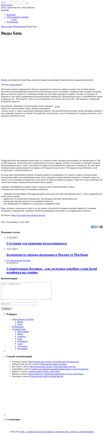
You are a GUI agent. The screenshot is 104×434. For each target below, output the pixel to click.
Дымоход (21, 336)
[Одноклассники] (98, 227)
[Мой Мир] (101, 227)
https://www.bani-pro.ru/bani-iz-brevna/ (28, 215)
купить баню (15, 84)
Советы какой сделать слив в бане (44, 371)
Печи (14, 19)
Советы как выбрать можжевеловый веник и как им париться (59, 369)
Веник (20, 322)
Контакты (11, 14)
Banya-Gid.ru (7, 5)
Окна (19, 339)
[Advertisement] (52, 58)
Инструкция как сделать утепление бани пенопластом (54, 361)
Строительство (19, 329)
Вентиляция (23, 331)
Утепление (22, 346)
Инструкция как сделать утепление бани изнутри (53, 366)
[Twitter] (95, 227)
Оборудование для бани (17, 17)
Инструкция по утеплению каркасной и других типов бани (56, 374)
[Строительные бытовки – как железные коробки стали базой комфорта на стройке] (18, 260)
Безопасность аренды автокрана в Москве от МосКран (47, 254)
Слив (19, 344)
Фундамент (22, 348)
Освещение (22, 341)
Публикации (12, 22)
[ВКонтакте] (92, 227)
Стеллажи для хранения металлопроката (36, 243)
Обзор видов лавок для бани (53, 364)
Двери (20, 334)
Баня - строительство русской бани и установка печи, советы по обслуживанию (57, 431)
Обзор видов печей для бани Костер (46, 376)
